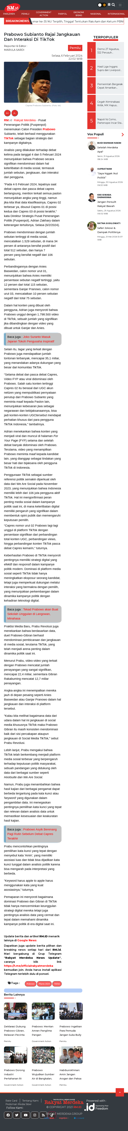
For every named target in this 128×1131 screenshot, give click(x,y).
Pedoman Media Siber (19, 1104)
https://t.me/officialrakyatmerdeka (28, 965)
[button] (109, 4)
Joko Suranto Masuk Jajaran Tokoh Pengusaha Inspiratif (30, 339)
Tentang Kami (30, 1100)
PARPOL (62, 14)
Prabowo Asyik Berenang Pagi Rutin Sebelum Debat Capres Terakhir (32, 834)
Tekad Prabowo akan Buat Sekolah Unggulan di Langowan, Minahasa (32, 614)
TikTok (9, 138)
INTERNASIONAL (116, 14)
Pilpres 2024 (44, 984)
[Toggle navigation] (120, 5)
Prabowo (49, 129)
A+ (7, 113)
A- (15, 113)
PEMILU (25, 14)
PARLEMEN (9, 14)
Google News (26, 940)
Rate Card (11, 1100)
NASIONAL (95, 14)
